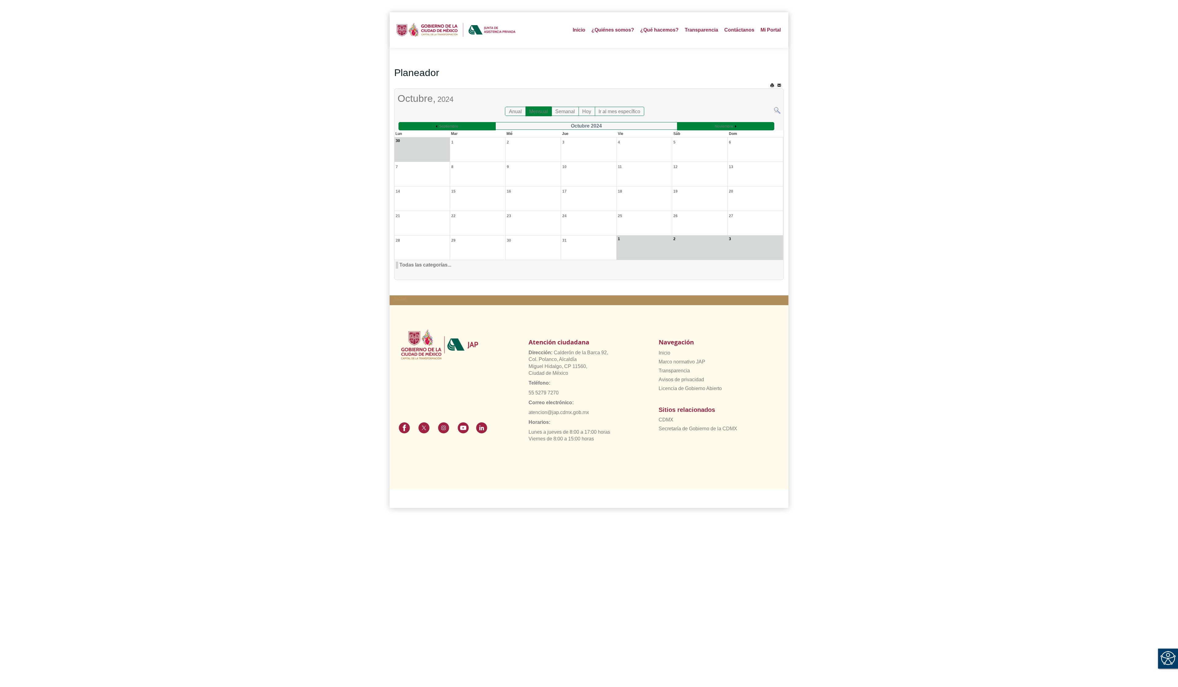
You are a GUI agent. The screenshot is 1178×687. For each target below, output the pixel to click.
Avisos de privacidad (681, 379)
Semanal (565, 111)
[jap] (456, 30)
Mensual (538, 111)
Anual (515, 111)
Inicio (579, 30)
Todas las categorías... (425, 264)
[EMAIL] (779, 85)
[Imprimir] (772, 85)
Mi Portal (770, 30)
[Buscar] (777, 110)
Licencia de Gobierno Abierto (690, 388)
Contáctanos (739, 30)
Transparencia (674, 370)
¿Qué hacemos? (659, 30)
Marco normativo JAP (682, 361)
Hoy (586, 111)
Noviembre (724, 126)
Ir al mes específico (619, 111)
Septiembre (448, 126)
